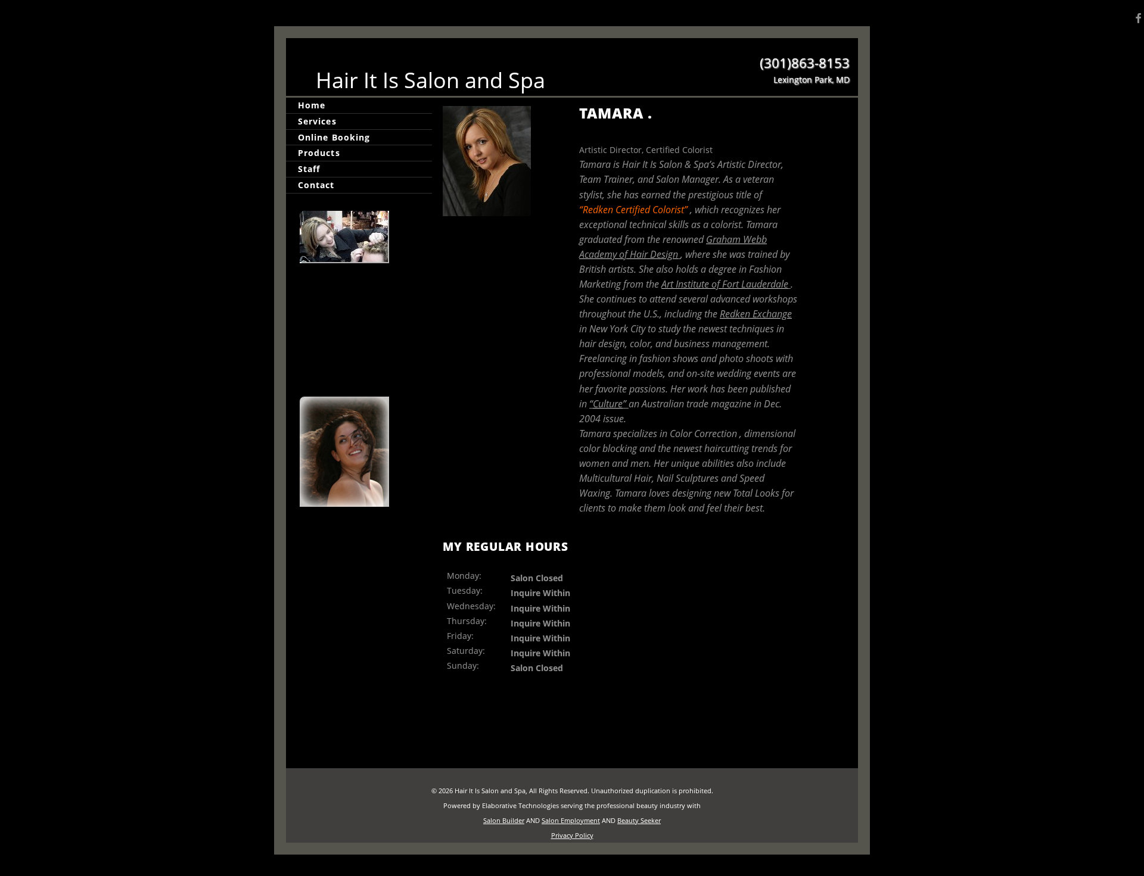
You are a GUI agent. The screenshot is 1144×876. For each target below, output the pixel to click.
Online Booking (334, 137)
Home (311, 105)
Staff (309, 168)
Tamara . (615, 113)
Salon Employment (571, 820)
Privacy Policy (572, 835)
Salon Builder (503, 820)
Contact (316, 185)
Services (317, 121)
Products (319, 152)
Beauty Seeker (639, 820)
